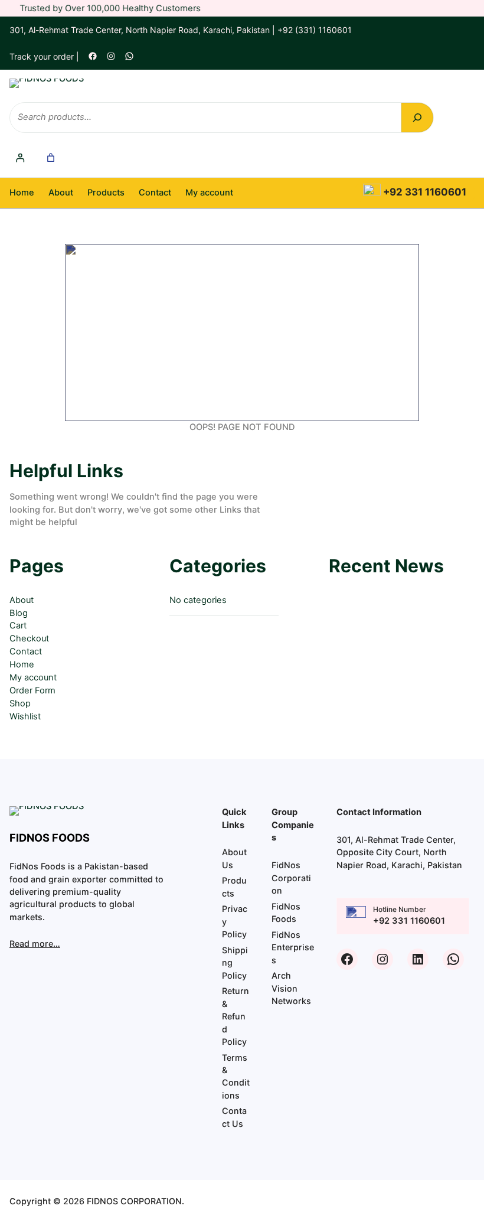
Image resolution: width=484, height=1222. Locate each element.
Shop (20, 703)
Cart (18, 625)
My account (33, 677)
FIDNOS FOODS (49, 837)
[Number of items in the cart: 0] (51, 158)
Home (21, 192)
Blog (18, 613)
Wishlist (25, 716)
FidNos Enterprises (293, 947)
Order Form (32, 690)
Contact (25, 651)
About (21, 600)
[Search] (417, 117)
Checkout (29, 638)
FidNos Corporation (291, 877)
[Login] (20, 158)
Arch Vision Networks (291, 988)
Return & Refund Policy (235, 1016)
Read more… (34, 944)
